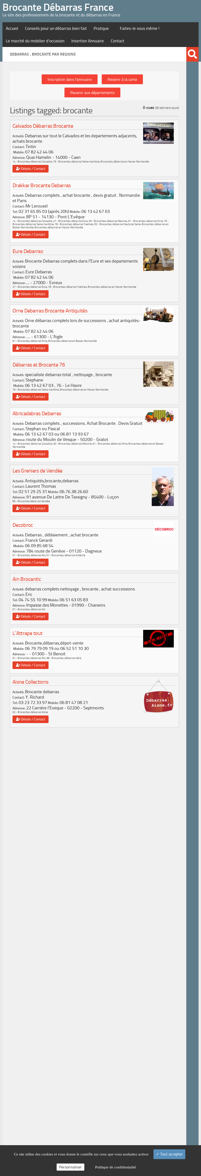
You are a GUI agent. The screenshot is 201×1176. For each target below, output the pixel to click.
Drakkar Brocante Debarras (42, 185)
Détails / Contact (32, 169)
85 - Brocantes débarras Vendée (31, 501)
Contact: (19, 147)
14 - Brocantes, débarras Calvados (32, 161)
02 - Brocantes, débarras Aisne (30, 712)
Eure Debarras (28, 251)
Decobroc (23, 525)
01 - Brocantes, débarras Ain (29, 555)
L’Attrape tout (27, 633)
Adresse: (19, 158)
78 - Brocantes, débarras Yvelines (74, 224)
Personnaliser (70, 1167)
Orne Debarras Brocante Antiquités (50, 311)
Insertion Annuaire (87, 40)
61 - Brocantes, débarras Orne (145, 221)
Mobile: (18, 152)
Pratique (101, 28)
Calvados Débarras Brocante (43, 126)
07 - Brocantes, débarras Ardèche (65, 555)
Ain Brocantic (27, 579)
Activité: (18, 136)
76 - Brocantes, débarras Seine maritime (76, 161)
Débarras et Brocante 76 (39, 365)
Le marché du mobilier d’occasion (35, 40)
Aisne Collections (30, 682)
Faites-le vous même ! (139, 28)
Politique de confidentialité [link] (115, 1167)
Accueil (12, 28)
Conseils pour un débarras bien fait (56, 28)
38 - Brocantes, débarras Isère (63, 658)
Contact (117, 40)
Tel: (15, 212)
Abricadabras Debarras (37, 413)
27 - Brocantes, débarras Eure (70, 221)
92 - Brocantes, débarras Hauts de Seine (117, 224)
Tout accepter (171, 1154)
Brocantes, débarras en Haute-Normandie (124, 161)
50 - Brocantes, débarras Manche (108, 221)
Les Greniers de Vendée (38, 471)
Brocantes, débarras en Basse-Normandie (72, 341)
